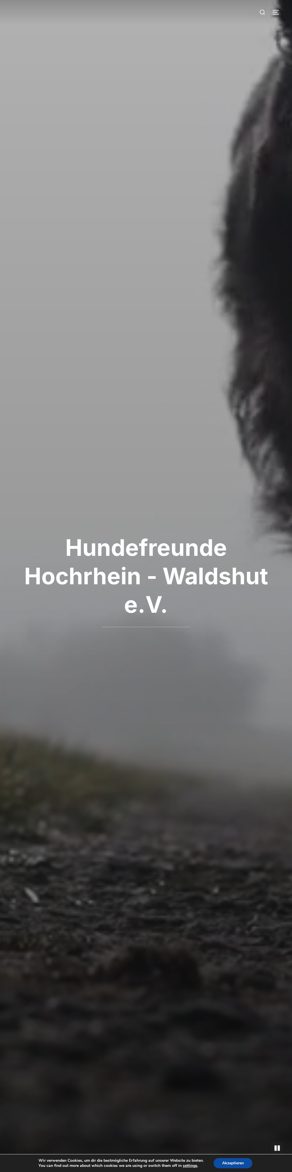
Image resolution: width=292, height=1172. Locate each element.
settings (190, 1165)
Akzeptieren (233, 1163)
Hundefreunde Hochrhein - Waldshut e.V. (146, 576)
